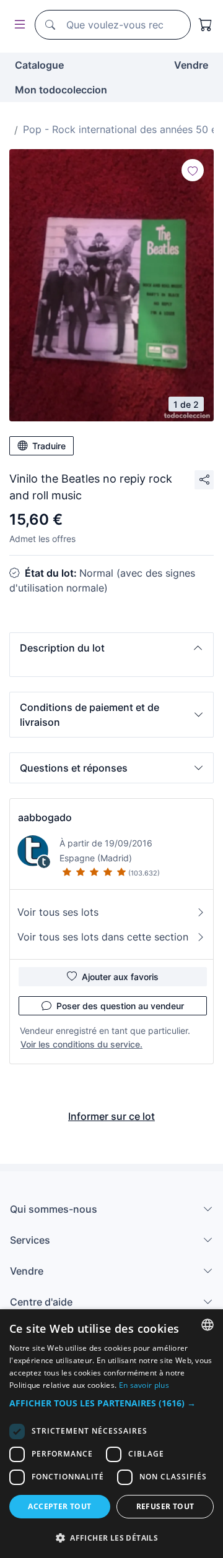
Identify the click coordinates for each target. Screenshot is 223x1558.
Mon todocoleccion (61, 90)
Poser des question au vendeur (120, 1006)
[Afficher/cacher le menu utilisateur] (17, 25)
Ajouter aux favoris (120, 976)
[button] (111, 647)
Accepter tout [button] (59, 1506)
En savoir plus (144, 1385)
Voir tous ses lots (57, 912)
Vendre (191, 65)
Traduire (49, 446)
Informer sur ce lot (111, 1116)
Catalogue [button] (39, 65)
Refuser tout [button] (165, 1506)
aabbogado (45, 817)
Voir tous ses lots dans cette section (102, 937)
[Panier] (205, 25)
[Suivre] (192, 170)
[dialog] (111, 1433)
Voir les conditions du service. (81, 1044)
